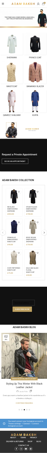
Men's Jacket (30, 379)
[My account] (38, 3)
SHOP (30, 441)
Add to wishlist (19, 192)
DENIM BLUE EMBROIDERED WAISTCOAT (12, 240)
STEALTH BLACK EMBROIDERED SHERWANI (31, 209)
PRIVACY (33, 438)
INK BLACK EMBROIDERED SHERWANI (12, 209)
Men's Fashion (18, 379)
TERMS (23, 438)
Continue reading (24, 403)
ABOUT (13, 438)
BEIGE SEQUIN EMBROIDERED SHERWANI (31, 240)
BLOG (38, 441)
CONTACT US (23, 445)
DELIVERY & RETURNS (15, 441)
